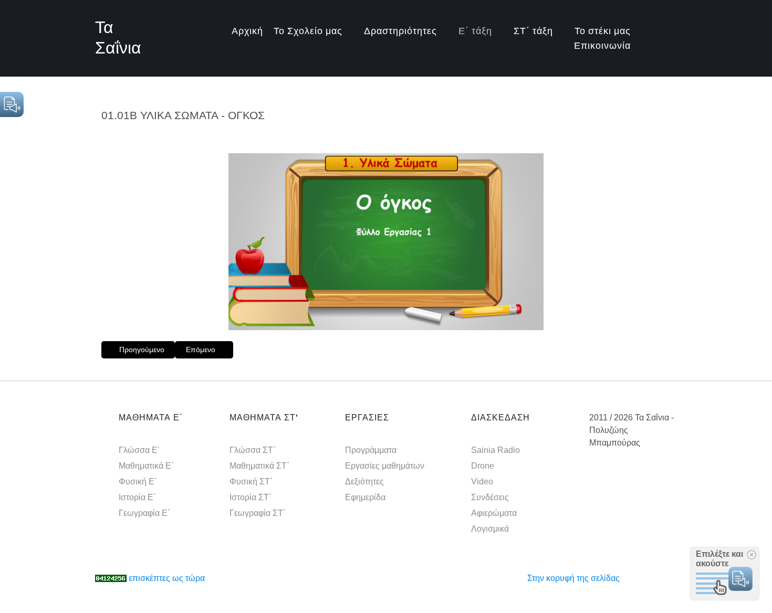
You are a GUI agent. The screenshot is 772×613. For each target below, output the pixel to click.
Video (482, 481)
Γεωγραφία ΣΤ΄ (257, 512)
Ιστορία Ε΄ (137, 497)
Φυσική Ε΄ (138, 481)
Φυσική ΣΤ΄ (251, 481)
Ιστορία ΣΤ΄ (250, 497)
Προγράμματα (371, 450)
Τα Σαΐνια (118, 38)
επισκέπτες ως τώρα (167, 578)
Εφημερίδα (365, 497)
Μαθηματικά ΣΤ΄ (259, 465)
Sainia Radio (495, 450)
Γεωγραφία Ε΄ (144, 512)
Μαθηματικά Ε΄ (146, 465)
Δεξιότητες (364, 481)
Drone (482, 465)
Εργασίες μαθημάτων (384, 465)
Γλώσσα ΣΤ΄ (252, 450)
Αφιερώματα (494, 512)
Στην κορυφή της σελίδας (573, 578)
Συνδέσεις (490, 497)
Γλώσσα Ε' (139, 450)
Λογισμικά (490, 528)
